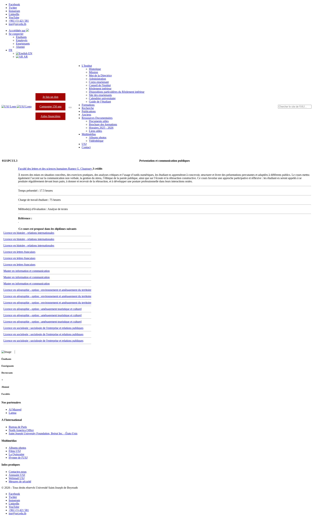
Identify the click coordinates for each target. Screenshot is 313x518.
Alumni (20, 46)
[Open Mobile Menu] (70, 107)
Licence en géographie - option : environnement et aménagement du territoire (47, 289)
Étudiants (21, 37)
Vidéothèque (96, 140)
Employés (21, 40)
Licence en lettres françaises (19, 251)
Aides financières (50, 116)
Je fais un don (50, 96)
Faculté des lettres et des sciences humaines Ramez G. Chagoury (55, 168)
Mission (93, 72)
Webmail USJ (16, 478)
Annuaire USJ (17, 474)
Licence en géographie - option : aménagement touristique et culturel (42, 308)
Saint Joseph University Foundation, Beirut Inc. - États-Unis (43, 433)
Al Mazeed (15, 409)
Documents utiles (99, 121)
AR (25, 56)
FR (10, 50)
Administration (97, 78)
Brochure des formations (103, 124)
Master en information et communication (26, 270)
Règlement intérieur (100, 88)
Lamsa (12, 412)
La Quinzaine (16, 454)
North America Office (21, 430)
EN (30, 53)
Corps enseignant (99, 82)
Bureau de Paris (18, 426)
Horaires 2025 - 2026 (101, 127)
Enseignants (23, 43)
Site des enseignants (100, 95)
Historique (95, 69)
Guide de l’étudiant (100, 101)
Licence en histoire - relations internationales (28, 232)
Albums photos (97, 137)
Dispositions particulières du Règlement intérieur (116, 91)
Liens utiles (95, 130)
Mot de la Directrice (100, 75)
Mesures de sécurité (20, 481)
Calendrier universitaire (102, 98)
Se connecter (16, 33)
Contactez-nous (17, 471)
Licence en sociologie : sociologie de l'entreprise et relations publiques (43, 328)
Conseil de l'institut (100, 85)
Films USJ (15, 451)
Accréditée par (17, 30)
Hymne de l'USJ (18, 457)
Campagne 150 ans (50, 106)
